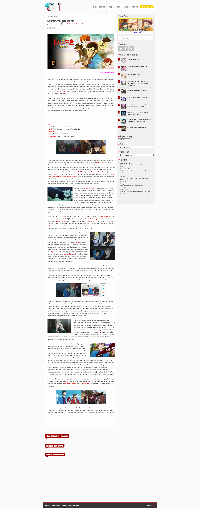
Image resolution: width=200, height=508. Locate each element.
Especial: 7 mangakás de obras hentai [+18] (139, 90)
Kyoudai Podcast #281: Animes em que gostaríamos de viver (138, 113)
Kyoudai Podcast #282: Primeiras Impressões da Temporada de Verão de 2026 (140, 120)
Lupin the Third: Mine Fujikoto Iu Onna (93, 219)
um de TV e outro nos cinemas (57, 91)
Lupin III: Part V (91, 221)
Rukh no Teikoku (125, 190)
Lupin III (83, 216)
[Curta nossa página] (125, 48)
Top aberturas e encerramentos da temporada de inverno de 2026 (137, 106)
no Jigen (99, 280)
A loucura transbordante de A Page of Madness (131, 185)
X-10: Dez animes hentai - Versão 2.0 (137, 67)
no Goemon (106, 280)
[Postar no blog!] (50, 28)
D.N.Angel (81, 172)
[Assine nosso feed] (131, 48)
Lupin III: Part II (105, 216)
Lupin (78, 242)
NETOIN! (122, 176)
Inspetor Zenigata (69, 254)
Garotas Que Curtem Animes (128, 169)
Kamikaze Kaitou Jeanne (98, 172)
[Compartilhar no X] (52, 28)
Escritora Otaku (71, 24)
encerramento (85, 383)
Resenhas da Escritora (88, 24)
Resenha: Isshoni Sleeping (134, 74)
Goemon (58, 252)
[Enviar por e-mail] (48, 28)
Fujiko (51, 226)
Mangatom (123, 184)
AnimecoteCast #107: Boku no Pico (137, 127)
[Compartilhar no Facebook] (54, 28)
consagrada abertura (70, 383)
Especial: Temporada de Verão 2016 (137, 97)
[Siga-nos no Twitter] (120, 48)
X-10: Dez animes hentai (134, 59)
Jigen (52, 252)
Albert (100, 332)
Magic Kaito (56, 174)
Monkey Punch (90, 188)
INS (154, 505)
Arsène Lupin (100, 162)
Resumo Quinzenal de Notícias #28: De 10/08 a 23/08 (133, 165)
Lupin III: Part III (62, 219)
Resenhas (79, 24)
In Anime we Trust (125, 163)
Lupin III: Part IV (60, 221)
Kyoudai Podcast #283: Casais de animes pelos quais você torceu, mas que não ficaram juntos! (138, 83)
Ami (57, 308)
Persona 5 (66, 172)
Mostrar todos (151, 197)
